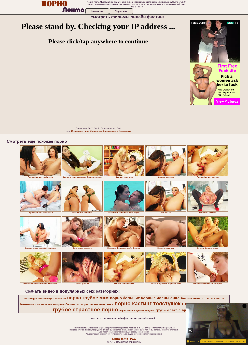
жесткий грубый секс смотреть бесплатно (45, 299)
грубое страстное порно (85, 309)
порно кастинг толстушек (148, 303)
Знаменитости (110, 131)
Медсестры (96, 131)
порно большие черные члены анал (145, 298)
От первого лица (80, 131)
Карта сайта (120, 338)
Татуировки (125, 131)
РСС (133, 338)
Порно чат (121, 11)
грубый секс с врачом (175, 310)
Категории (97, 11)
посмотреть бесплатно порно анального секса (80, 304)
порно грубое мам (88, 297)
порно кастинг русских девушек (136, 310)
